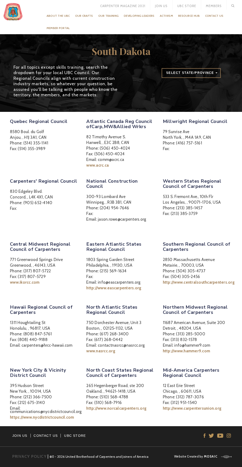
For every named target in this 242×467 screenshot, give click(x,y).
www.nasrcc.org (100, 351)
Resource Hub (189, 15)
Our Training (108, 15)
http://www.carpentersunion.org (192, 408)
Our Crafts (84, 15)
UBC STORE (75, 436)
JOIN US (19, 436)
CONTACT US (46, 436)
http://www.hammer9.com (186, 351)
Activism (166, 15)
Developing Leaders (139, 15)
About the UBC (58, 15)
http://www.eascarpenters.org (113, 288)
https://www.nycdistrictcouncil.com (42, 417)
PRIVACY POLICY (29, 456)
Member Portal (58, 28)
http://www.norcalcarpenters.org (116, 408)
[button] (191, 73)
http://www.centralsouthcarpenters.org (199, 282)
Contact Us (214, 15)
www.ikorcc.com (25, 282)
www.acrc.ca (97, 165)
